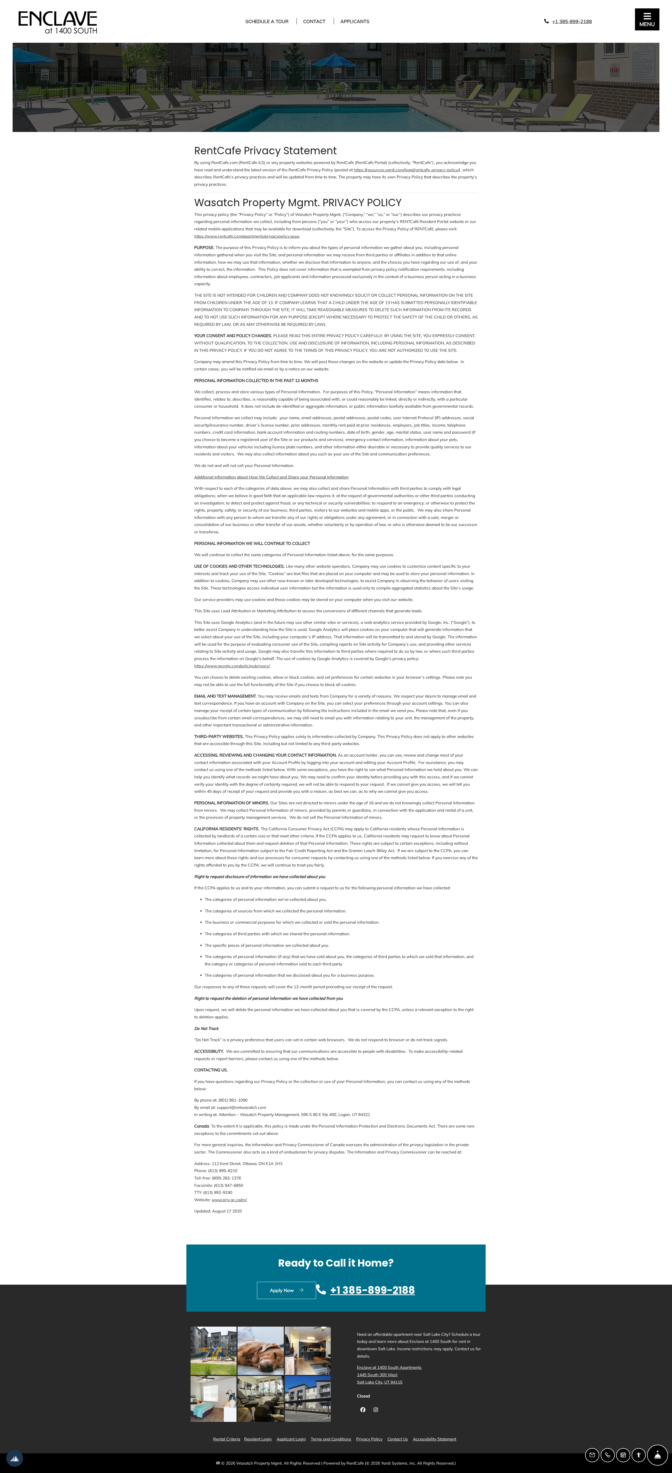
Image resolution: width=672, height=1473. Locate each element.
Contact (314, 21)
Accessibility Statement (434, 1439)
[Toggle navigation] (647, 19)
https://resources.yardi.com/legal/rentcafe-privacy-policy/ (406, 169)
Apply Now (293, 1290)
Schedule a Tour (266, 21)
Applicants (357, 21)
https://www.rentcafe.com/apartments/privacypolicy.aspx (246, 236)
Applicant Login (291, 1439)
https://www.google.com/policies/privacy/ (232, 665)
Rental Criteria (226, 1439)
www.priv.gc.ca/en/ (229, 1199)
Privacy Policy (369, 1439)
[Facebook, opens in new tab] (363, 1410)
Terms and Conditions (331, 1439)
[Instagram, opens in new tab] (376, 1410)
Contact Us (397, 1439)
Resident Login (258, 1439)
